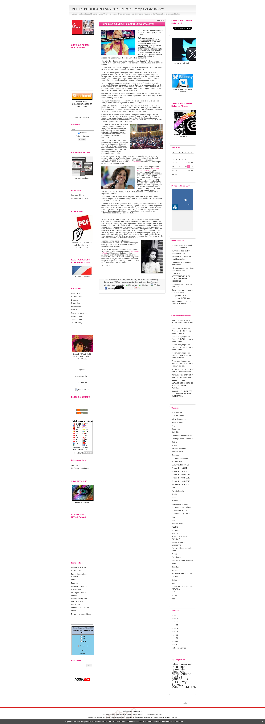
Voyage (174, 595)
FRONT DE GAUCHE (79, 586)
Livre (173, 517)
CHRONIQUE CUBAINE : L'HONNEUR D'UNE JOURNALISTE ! (128, 24)
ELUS (175, 681)
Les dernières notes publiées (133, 714)
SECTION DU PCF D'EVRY (182, 573)
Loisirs (174, 520)
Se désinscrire (83, 136)
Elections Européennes (180, 458)
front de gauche (177, 678)
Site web (175, 577)
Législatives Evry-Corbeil (181, 514)
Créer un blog (127, 711)
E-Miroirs (74, 300)
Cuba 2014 (75, 293)
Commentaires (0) (110, 282)
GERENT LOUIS (178, 380)
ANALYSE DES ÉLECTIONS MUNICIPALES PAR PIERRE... (182, 385)
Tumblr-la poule (77, 319)
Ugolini (174, 320)
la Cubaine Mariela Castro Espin (148, 169)
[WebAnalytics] (132, 1)
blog (176, 717)
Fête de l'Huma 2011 (179, 468)
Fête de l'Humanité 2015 (181, 478)
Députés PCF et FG (78, 567)
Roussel (175, 391)
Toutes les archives (179, 648)
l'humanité (154, 282)
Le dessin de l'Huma (179, 511)
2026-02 (175, 635)
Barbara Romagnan (179, 422)
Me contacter (82, 382)
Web (173, 599)
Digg (158, 285)
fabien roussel (182, 664)
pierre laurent (181, 674)
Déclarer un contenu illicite (95, 717)
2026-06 (175, 622)
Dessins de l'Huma (179, 448)
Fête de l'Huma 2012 (179, 471)
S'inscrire (83, 133)
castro (113, 285)
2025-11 (175, 644)
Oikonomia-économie (79, 313)
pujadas (121, 285)
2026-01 (175, 638)
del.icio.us (144, 285)
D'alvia (174, 369)
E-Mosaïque (75, 303)
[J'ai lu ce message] (262, 722)
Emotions (74, 583)
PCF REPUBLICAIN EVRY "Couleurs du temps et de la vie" (118, 9)
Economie (175, 455)
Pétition (174, 554)
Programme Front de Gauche (182, 560)
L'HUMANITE (76, 589)
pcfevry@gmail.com (82, 376)
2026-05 (175, 625)
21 (189, 166)
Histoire (74, 310)
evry (183, 682)
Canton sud (176, 429)
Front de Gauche (178, 491)
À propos (82, 370)
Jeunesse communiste (180, 504)
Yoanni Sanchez (135, 162)
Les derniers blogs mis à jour (112, 714)
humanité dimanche (179, 670)
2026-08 (175, 615)
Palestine (178, 667)
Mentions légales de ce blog (115, 717)
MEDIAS (175, 527)
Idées (174, 497)
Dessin (174, 445)
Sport (174, 583)
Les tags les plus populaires (153, 714)
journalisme (125, 282)
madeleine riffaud (144, 282)
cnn (117, 285)
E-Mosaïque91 (76, 306)
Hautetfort (138, 711)
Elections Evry (177, 461)
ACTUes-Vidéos (178, 416)
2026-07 (175, 618)
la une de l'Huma (77, 195)
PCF (186, 679)
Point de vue (176, 557)
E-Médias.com (76, 297)
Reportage (176, 567)
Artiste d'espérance (179, 419)
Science (175, 570)
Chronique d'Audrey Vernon (182, 435)
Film (173, 488)
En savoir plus (178, 722)
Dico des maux (177, 452)
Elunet (73, 580)
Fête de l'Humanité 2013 (181, 475)
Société (174, 580)
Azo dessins (75, 465)
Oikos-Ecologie (77, 316)
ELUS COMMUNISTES (180, 465)
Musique (175, 533)
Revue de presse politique (81, 614)
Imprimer (134, 285)
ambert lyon (134, 282)
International (176, 501)
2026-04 (175, 628)
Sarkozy (177, 684)
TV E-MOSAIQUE (77, 323)
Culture (174, 442)
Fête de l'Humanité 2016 (181, 481)
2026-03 (175, 631)
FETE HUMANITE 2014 (180, 484)
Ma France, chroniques (79, 468)
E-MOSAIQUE (76, 571)
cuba (108, 285)
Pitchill (73, 611)
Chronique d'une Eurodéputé (182, 439)
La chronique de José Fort (181, 507)
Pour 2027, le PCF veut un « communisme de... (182, 322)
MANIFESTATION (184, 687)
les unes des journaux (79, 198)
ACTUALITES (177, 412)
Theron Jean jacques (179, 328)
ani (105, 285)
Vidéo (174, 592)
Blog (173, 425)
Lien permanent (152, 280)
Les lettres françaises (79, 598)
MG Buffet (175, 530)
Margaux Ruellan (178, 524)
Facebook (110, 288)
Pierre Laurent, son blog (80, 607)
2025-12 (175, 641)
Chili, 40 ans (176, 432)
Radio (174, 564)
